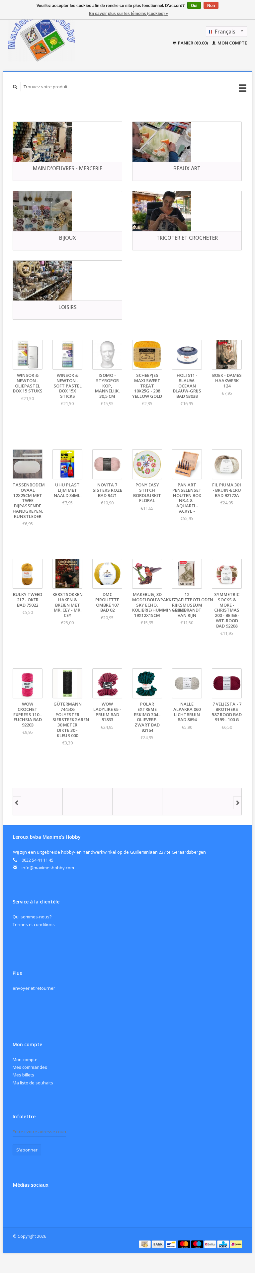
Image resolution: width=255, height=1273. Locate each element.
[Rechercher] (15, 87)
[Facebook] (19, 1202)
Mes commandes (30, 1067)
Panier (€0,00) (193, 43)
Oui (194, 5)
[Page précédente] (17, 803)
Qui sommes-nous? (32, 917)
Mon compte (231, 43)
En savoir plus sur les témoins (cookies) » (128, 13)
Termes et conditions (34, 924)
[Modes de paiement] (145, 1244)
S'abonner (27, 1150)
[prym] (187, 801)
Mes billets (23, 1075)
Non (211, 5)
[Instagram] (33, 1202)
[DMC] (38, 801)
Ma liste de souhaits (33, 1083)
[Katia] (88, 801)
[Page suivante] (237, 803)
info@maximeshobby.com (48, 868)
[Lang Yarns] (137, 801)
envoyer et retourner (34, 988)
